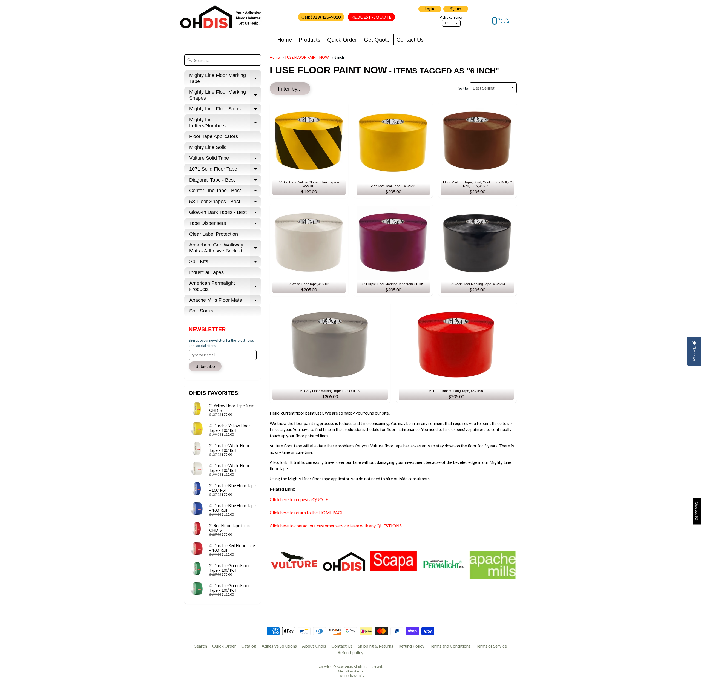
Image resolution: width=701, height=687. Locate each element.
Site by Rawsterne (350, 671)
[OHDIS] (221, 17)
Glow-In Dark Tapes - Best (225, 213)
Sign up (455, 9)
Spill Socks (201, 311)
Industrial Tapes (206, 272)
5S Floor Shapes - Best (225, 203)
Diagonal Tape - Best (225, 181)
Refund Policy (411, 645)
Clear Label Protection (213, 234)
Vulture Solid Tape (225, 159)
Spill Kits (225, 263)
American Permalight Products (225, 286)
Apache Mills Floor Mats (225, 301)
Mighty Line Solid (208, 147)
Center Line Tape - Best (225, 192)
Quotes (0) (696, 511)
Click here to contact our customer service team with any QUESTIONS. (336, 525)
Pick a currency (451, 17)
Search (200, 645)
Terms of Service (491, 645)
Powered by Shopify (350, 675)
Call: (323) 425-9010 (321, 16)
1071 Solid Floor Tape (225, 170)
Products (309, 40)
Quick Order (342, 40)
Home (284, 40)
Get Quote (377, 40)
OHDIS (348, 666)
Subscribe (205, 366)
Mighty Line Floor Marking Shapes (225, 95)
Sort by (463, 88)
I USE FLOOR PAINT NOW (307, 57)
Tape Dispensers (225, 224)
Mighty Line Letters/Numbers (225, 123)
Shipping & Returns (375, 645)
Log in (429, 9)
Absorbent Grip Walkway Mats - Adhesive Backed (225, 248)
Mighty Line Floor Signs (225, 110)
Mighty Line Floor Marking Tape (225, 79)
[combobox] (222, 60)
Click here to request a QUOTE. (299, 499)
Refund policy (350, 652)
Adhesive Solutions (279, 645)
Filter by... (290, 89)
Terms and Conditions (450, 645)
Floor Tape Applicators (213, 136)
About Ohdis (314, 645)
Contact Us (410, 40)
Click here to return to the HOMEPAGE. (307, 512)
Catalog (248, 645)
